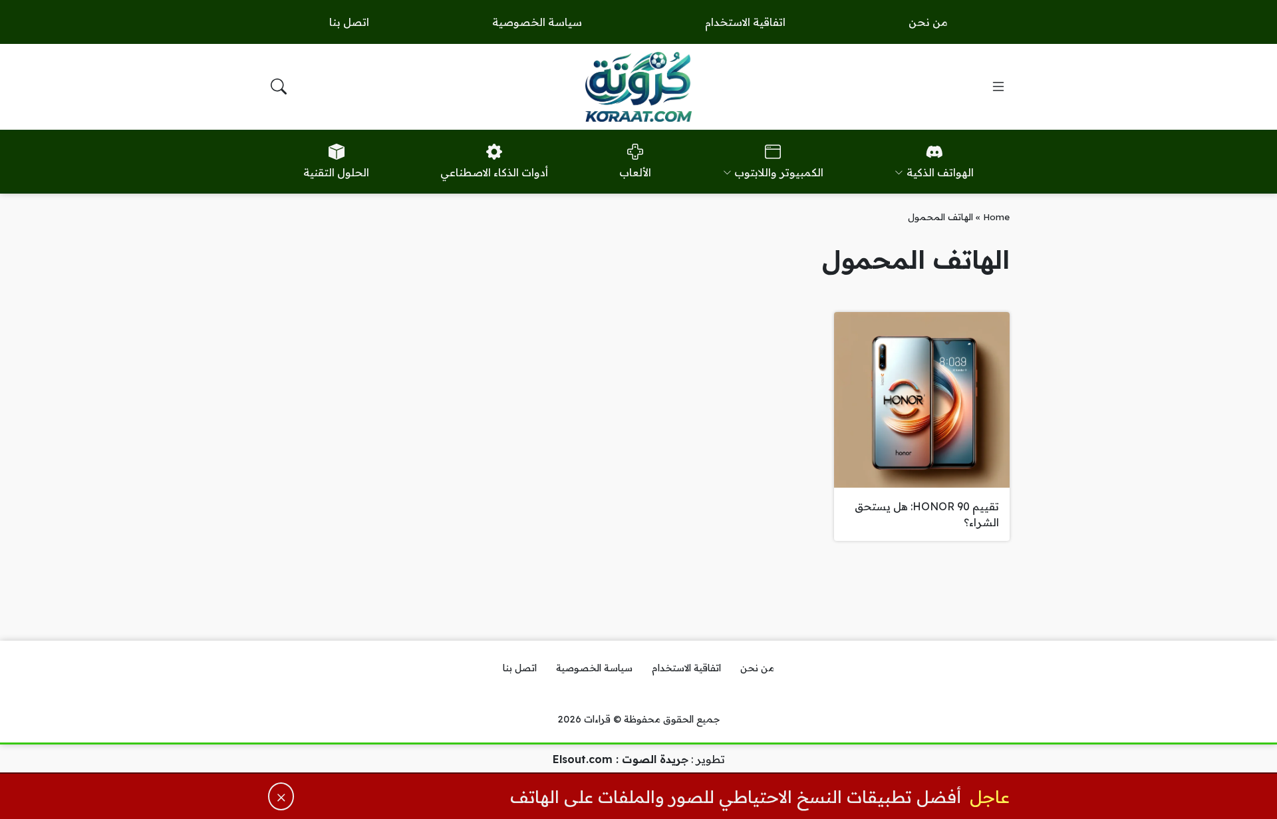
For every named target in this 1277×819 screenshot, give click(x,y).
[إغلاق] (281, 796)
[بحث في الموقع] (279, 86)
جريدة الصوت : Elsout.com (620, 759)
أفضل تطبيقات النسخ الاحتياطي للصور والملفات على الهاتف (735, 796)
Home (996, 216)
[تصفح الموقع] (998, 86)
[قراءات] (638, 86)
